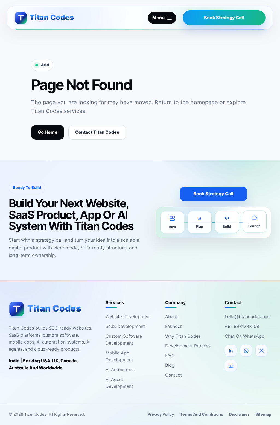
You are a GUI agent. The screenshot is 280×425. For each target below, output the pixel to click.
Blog (169, 365)
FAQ (169, 355)
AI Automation (120, 369)
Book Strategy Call (224, 17)
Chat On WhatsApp (244, 336)
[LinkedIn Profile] (231, 351)
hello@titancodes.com (248, 316)
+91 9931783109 (242, 326)
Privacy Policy (161, 414)
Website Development (128, 316)
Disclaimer (239, 414)
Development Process (188, 345)
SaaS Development (125, 326)
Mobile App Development (119, 356)
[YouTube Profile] (231, 366)
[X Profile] (261, 351)
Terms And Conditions (201, 414)
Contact (173, 375)
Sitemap (263, 414)
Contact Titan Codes (97, 132)
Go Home (47, 132)
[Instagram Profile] (246, 351)
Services (115, 302)
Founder (173, 326)
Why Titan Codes (183, 336)
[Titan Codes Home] (63, 18)
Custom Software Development (124, 339)
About (171, 316)
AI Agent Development (119, 383)
